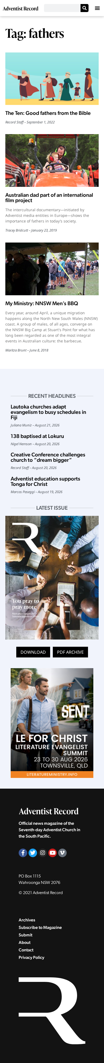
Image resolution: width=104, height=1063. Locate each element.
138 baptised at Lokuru (37, 436)
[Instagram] (42, 853)
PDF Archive (70, 652)
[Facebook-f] (23, 853)
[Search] (85, 8)
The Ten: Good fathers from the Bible (48, 113)
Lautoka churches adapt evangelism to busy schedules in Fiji (48, 412)
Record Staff (14, 122)
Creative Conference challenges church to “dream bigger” (48, 457)
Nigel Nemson (21, 443)
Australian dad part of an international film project (49, 197)
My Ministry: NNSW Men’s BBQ (41, 303)
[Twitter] (33, 853)
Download (33, 652)
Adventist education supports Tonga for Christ (45, 481)
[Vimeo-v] (62, 853)
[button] (97, 8)
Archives (27, 919)
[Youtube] (52, 853)
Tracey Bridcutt (16, 230)
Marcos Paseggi (23, 491)
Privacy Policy (31, 957)
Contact (26, 949)
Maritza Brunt (15, 350)
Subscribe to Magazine (40, 927)
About (24, 942)
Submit (25, 934)
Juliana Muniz (21, 425)
